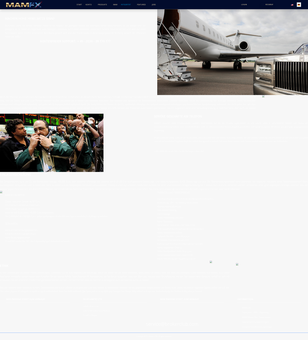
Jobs (154, 4)
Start (79, 4)
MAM (115, 4)
